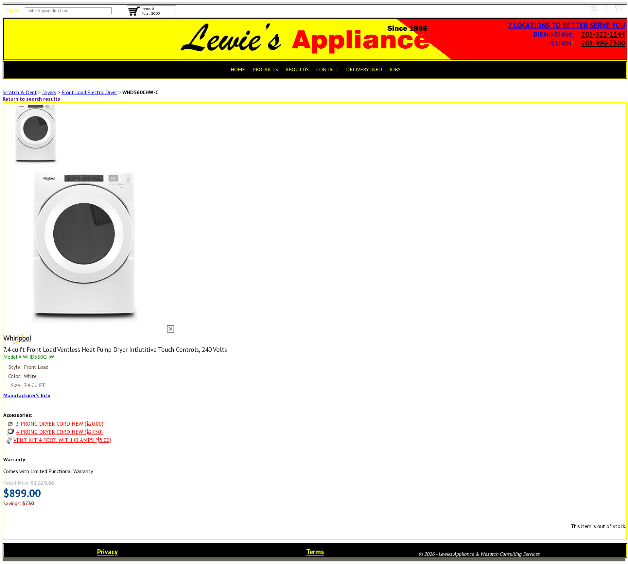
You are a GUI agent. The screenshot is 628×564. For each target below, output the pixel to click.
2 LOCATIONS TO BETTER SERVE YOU (566, 25)
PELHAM (560, 43)
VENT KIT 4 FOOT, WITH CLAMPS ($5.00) (62, 440)
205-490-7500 (603, 43)
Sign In (12, 11)
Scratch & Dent (20, 92)
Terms (315, 551)
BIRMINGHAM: (553, 34)
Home (238, 69)
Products (265, 69)
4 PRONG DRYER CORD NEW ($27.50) (59, 432)
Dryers (49, 92)
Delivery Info (364, 69)
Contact (327, 69)
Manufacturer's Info (26, 395)
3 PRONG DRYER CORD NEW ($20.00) (59, 423)
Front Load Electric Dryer (89, 92)
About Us (297, 69)
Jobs (395, 69)
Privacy (107, 551)
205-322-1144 (603, 34)
